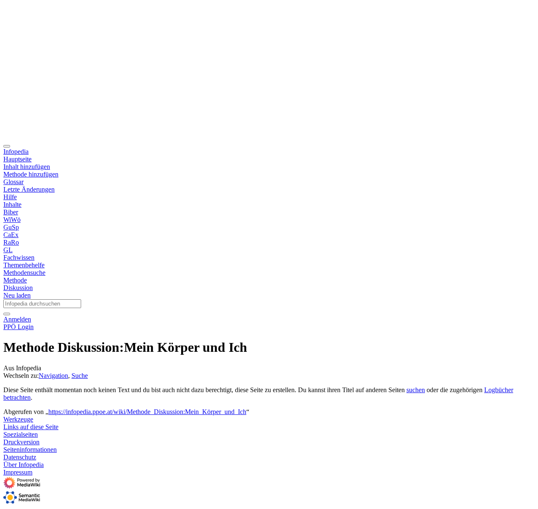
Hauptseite (17, 159)
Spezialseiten (20, 434)
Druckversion (21, 442)
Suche (79, 375)
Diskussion (18, 287)
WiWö (12, 219)
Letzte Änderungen (29, 189)
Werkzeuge (18, 419)
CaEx (10, 234)
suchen (415, 389)
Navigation (53, 375)
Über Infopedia (23, 464)
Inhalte (12, 204)
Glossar (13, 181)
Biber (10, 212)
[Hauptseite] (231, 136)
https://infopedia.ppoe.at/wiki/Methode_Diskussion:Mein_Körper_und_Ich (147, 411)
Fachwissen (18, 257)
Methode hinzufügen (30, 174)
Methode (15, 280)
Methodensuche (24, 272)
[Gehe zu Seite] (6, 314)
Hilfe (10, 196)
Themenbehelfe (24, 265)
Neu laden (17, 295)
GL (8, 249)
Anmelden (17, 319)
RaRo (11, 242)
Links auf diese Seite (30, 426)
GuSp (11, 227)
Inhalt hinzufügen (26, 166)
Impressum (17, 472)
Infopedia (16, 151)
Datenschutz (19, 457)
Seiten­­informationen (30, 449)
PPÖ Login (18, 326)
